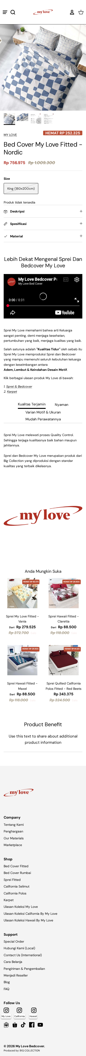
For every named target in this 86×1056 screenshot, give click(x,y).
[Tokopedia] (6, 1024)
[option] (43, 67)
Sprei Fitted (12, 880)
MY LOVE (10, 135)
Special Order (14, 941)
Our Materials (14, 838)
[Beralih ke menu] (5, 12)
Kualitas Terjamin (32, 404)
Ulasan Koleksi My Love (21, 907)
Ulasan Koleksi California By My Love (30, 913)
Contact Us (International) (23, 955)
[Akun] (71, 12)
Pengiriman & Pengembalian (24, 969)
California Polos (15, 893)
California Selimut (16, 886)
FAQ (6, 989)
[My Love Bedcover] (43, 12)
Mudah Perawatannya (43, 419)
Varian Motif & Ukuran (43, 412)
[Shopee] (14, 1024)
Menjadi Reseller (16, 975)
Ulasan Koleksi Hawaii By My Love (28, 920)
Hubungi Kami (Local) (19, 948)
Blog (7, 982)
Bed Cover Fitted (16, 866)
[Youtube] (40, 1024)
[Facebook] (31, 1024)
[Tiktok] (23, 1024)
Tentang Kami (14, 825)
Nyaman (61, 404)
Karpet (9, 900)
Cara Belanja (13, 962)
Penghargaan (13, 831)
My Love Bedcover (30, 1046)
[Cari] (15, 12)
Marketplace (13, 845)
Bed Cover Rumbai (17, 873)
